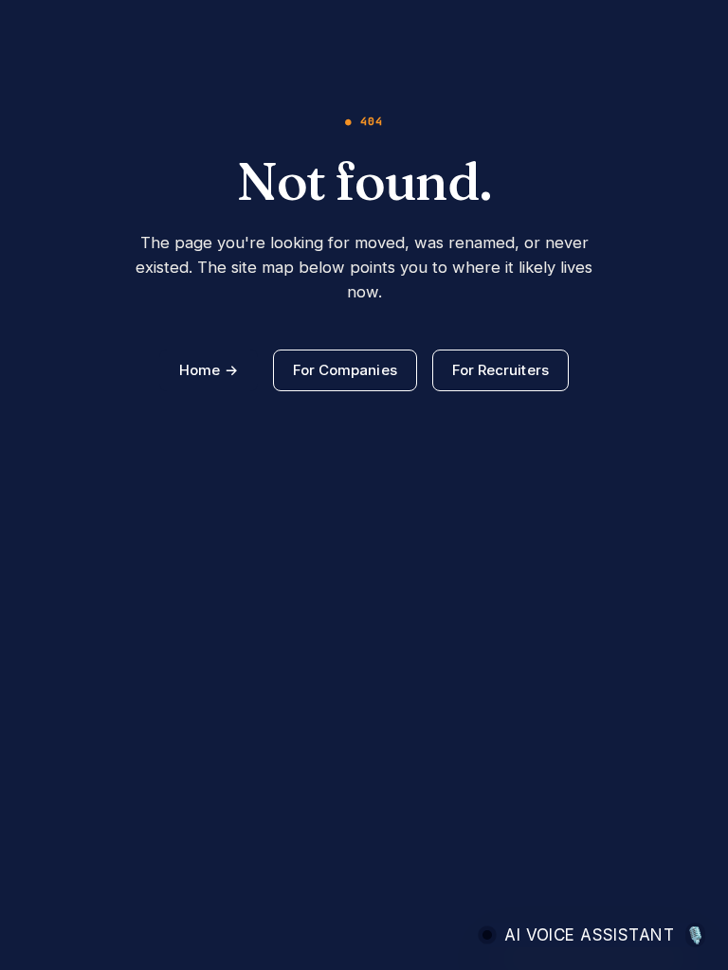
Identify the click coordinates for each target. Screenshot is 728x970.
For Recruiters (500, 370)
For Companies (345, 370)
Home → (208, 370)
